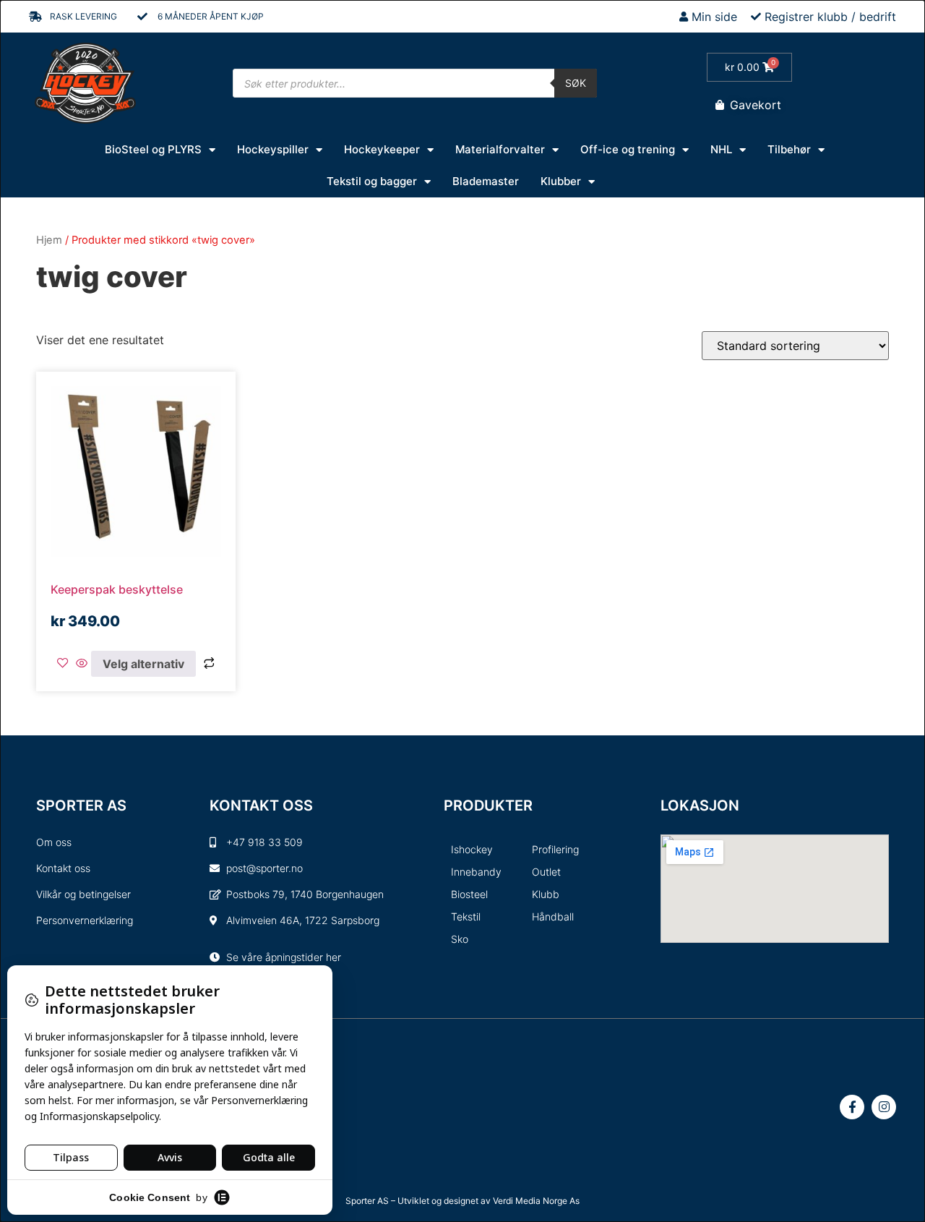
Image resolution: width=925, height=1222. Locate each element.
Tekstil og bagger (372, 181)
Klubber (561, 181)
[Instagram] (884, 1107)
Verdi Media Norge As (536, 1200)
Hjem (49, 240)
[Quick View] (81, 664)
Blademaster (485, 181)
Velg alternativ (143, 664)
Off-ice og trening (627, 149)
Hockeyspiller (273, 149)
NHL (721, 149)
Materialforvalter (500, 149)
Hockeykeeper (382, 149)
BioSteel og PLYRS (153, 149)
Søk (575, 83)
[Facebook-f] (852, 1107)
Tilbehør (789, 149)
